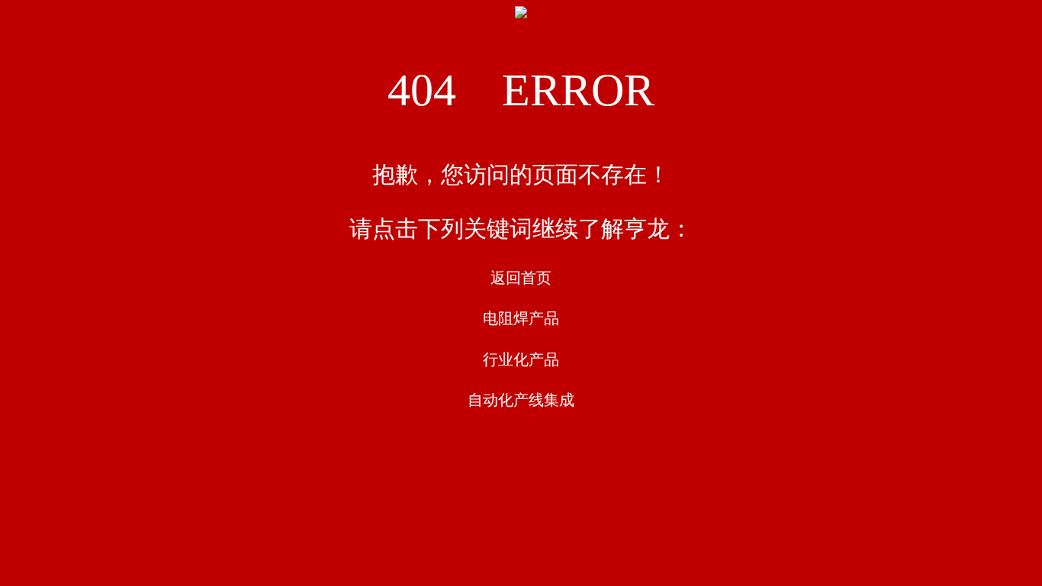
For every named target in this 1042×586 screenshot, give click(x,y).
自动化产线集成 (521, 399)
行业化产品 (521, 359)
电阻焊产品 (521, 318)
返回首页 (521, 277)
